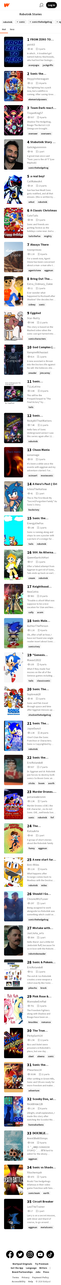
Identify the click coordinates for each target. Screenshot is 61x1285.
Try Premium (41, 1263)
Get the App (17, 1268)
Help (30, 1281)
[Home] (20, 5)
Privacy (25, 1277)
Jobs (37, 1272)
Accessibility (18, 1281)
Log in (51, 5)
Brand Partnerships (22, 1272)
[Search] (41, 5)
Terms (15, 1277)
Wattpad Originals (22, 1263)
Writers (43, 1268)
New (12, 29)
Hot (4, 29)
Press (46, 1272)
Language (31, 1268)
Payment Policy (40, 1277)
